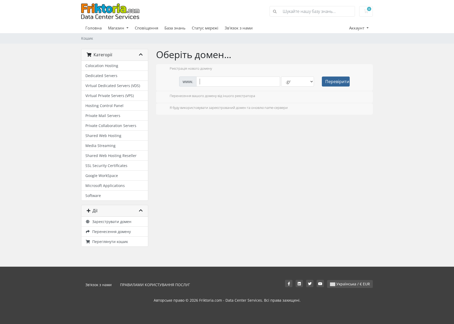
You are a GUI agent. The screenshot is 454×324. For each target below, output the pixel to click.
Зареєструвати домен (110, 221)
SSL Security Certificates (106, 165)
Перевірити (337, 81)
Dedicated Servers (101, 75)
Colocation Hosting (101, 65)
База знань (174, 28)
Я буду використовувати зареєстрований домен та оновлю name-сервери (229, 107)
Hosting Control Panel (104, 105)
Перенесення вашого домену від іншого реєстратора (212, 95)
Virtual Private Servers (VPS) (109, 95)
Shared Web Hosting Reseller (111, 155)
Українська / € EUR (352, 283)
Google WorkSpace (101, 175)
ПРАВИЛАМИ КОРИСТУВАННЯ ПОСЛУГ (155, 284)
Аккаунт (357, 28)
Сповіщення (146, 28)
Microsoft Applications (105, 185)
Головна (93, 28)
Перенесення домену (110, 231)
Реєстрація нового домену (191, 68)
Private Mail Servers (102, 115)
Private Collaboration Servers (110, 125)
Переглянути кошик (109, 241)
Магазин (116, 28)
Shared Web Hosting (103, 135)
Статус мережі (205, 28)
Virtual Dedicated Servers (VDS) (112, 85)
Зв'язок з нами (239, 28)
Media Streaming (100, 145)
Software (93, 195)
